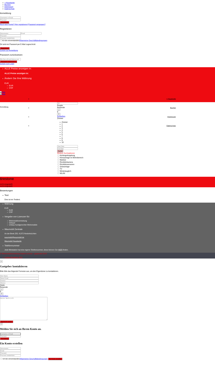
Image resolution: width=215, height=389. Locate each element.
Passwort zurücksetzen (8, 61)
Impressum (8, 7)
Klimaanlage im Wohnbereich (71, 158)
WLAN (62, 173)
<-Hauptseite (9, 3)
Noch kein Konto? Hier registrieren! (14, 24)
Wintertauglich (65, 171)
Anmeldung (4, 22)
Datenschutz (9, 9)
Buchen (7, 5)
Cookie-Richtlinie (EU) (13, 257)
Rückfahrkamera (66, 162)
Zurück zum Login (7, 64)
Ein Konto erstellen (55, 359)
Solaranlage (65, 167)
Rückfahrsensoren (67, 164)
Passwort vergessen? (36, 24)
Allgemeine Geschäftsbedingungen (33, 40)
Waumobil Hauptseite (13, 241)
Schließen (61, 116)
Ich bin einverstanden (24, 40)
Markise (63, 160)
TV (61, 169)
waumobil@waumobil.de (14, 237)
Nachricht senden (6, 322)
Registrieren (5, 48)
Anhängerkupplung (67, 155)
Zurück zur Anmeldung (9, 50)
